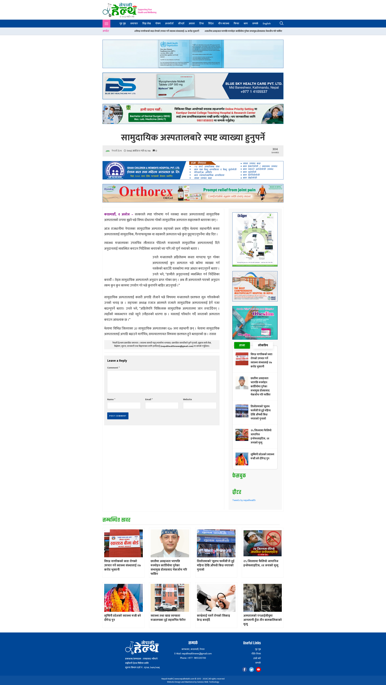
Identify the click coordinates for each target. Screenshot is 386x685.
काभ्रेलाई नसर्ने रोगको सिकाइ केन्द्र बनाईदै (213, 618)
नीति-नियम (256, 654)
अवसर (192, 23)
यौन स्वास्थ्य (223, 23)
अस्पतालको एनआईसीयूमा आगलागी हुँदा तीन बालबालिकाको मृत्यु (262, 620)
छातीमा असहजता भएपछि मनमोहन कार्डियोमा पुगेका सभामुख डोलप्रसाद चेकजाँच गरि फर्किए (194, 31)
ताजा (242, 345)
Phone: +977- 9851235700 (193, 658)
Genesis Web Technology (208, 682)
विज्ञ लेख (146, 23)
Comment (113, 368)
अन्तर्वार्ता (169, 23)
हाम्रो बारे (257, 658)
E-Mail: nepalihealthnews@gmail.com (193, 654)
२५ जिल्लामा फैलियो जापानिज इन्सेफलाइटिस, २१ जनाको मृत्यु (261, 436)
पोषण (158, 23)
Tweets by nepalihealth (244, 500)
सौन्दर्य (181, 23)
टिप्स (201, 23)
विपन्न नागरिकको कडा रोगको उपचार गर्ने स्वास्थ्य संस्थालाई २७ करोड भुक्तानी (117, 31)
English (267, 23)
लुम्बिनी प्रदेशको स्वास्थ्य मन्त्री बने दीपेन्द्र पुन (262, 456)
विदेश (211, 23)
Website (187, 399)
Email (149, 399)
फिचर (236, 23)
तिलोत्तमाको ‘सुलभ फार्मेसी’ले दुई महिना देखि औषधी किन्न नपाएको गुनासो (269, 31)
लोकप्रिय (263, 345)
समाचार (134, 23)
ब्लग (246, 23)
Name (111, 399)
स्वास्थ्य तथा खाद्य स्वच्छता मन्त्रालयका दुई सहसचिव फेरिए (168, 618)
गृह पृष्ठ (122, 23)
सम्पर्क (255, 23)
